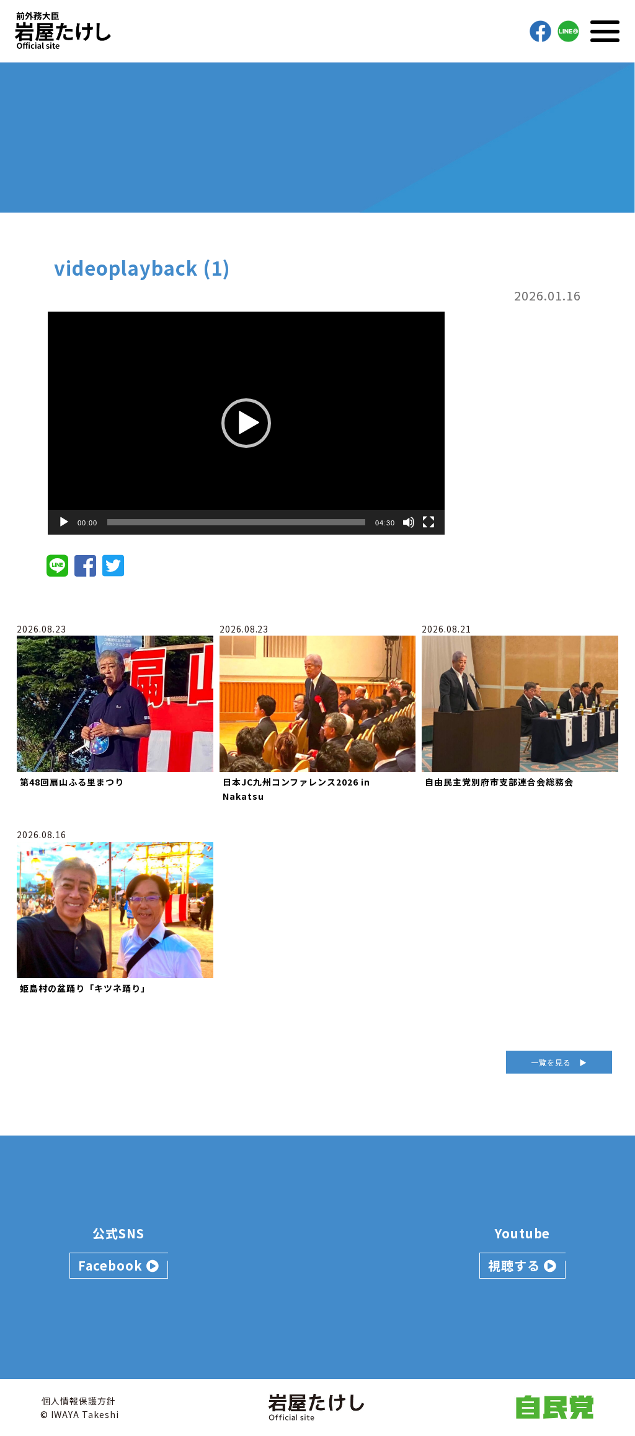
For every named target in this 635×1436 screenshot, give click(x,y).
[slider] (236, 522)
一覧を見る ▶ (559, 1062)
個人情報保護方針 (79, 1400)
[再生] (64, 522)
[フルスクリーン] (428, 522)
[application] (246, 423)
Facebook (112, 1265)
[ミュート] (408, 522)
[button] (246, 423)
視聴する (516, 1265)
